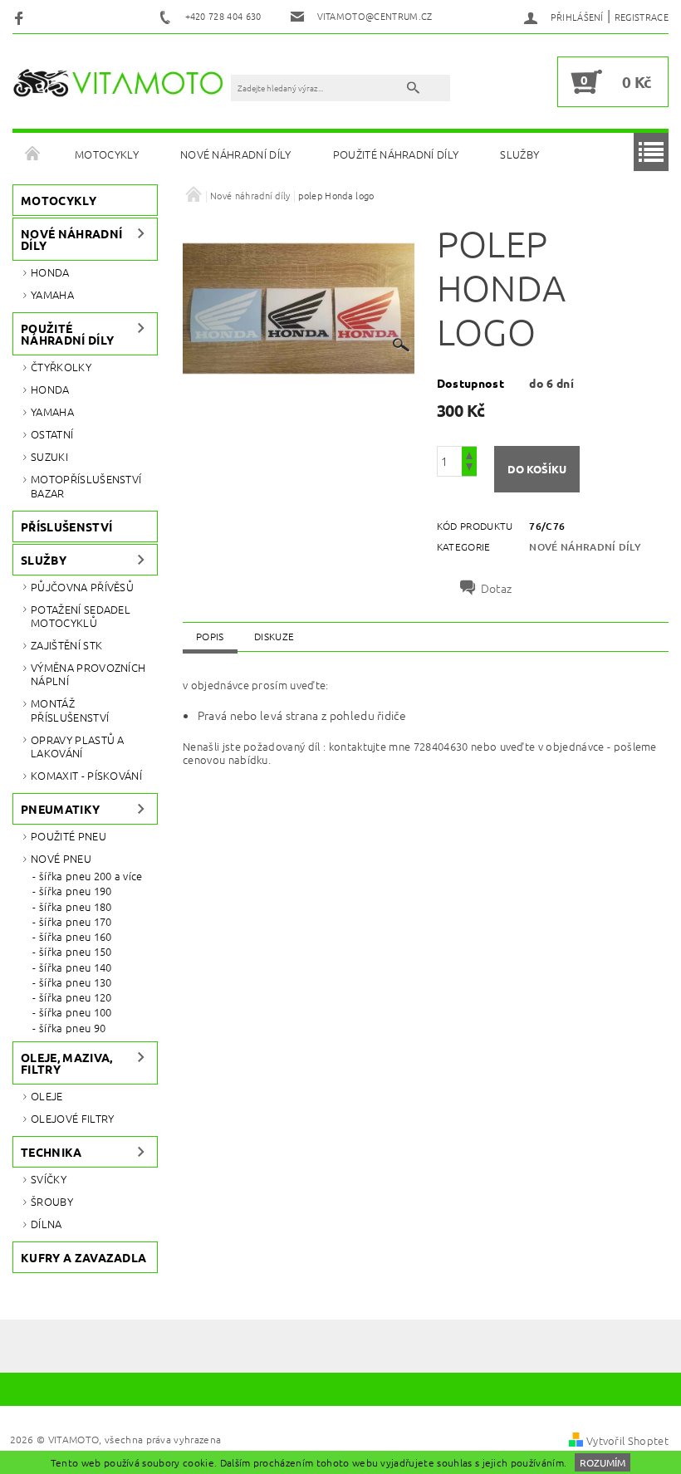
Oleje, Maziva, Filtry (66, 1063)
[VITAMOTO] (122, 82)
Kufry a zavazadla (83, 1257)
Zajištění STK (66, 645)
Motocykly (107, 154)
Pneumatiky (60, 808)
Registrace (642, 16)
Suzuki (49, 456)
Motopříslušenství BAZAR (86, 485)
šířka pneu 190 (75, 891)
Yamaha (52, 294)
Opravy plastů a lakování (78, 746)
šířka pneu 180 (75, 906)
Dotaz (496, 587)
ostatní (52, 434)
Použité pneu (68, 836)
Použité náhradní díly (396, 154)
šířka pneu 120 (75, 997)
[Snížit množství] (469, 469)
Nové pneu (61, 858)
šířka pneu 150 (75, 951)
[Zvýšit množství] (469, 454)
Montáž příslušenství (70, 709)
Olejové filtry (72, 1118)
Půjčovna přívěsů (82, 587)
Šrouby (52, 1201)
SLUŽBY (519, 154)
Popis (210, 636)
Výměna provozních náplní (88, 673)
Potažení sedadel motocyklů (80, 615)
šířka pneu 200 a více (91, 876)
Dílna (46, 1224)
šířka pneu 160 (75, 936)
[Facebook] (21, 17)
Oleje (47, 1096)
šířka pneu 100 (75, 1012)
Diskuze (274, 636)
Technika (51, 1151)
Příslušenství (66, 526)
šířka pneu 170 (75, 921)
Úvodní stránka (33, 154)
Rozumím (602, 1462)
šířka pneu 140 (75, 967)
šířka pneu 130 (75, 982)
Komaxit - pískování (86, 775)
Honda (50, 272)
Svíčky (48, 1179)
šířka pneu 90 (72, 1028)
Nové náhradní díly (236, 154)
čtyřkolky (61, 367)
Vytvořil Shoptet (627, 1440)
